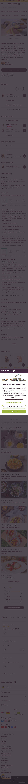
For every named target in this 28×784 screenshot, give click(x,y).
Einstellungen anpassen (14, 402)
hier (12, 397)
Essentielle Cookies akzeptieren (14, 407)
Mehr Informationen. (10, 399)
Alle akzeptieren (14, 411)
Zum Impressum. (19, 399)
